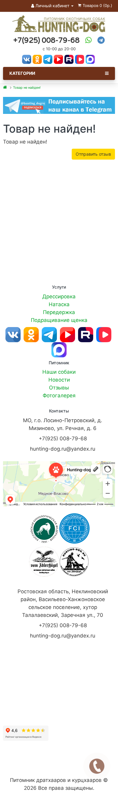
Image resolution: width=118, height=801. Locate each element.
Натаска (59, 304)
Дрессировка (59, 296)
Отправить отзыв (93, 154)
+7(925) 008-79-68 (46, 40)
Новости (59, 380)
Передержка (59, 312)
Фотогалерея (59, 395)
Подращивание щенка (59, 320)
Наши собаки (59, 372)
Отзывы (59, 388)
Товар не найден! (27, 87)
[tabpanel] (59, 105)
